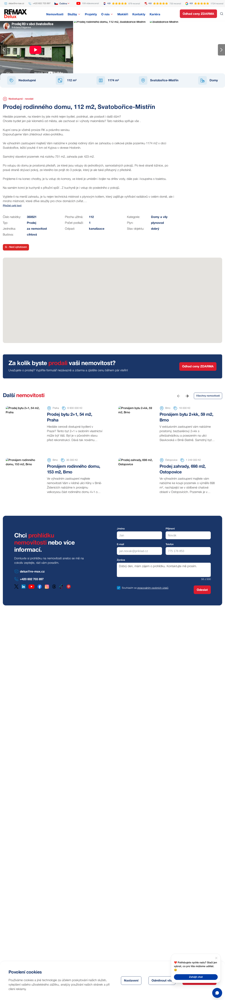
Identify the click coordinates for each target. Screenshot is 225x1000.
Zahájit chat (196, 977)
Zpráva (121, 560)
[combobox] (62, 3)
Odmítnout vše (162, 980)
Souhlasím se (129, 588)
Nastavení (131, 980)
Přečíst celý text (12, 206)
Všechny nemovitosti (208, 396)
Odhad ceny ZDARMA (198, 14)
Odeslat (202, 590)
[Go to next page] (187, 396)
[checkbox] (118, 588)
